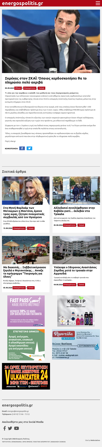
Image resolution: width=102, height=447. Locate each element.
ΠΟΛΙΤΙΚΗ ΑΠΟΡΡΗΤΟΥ (41, 442)
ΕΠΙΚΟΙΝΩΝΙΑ (17, 442)
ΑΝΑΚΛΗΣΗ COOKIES (58, 442)
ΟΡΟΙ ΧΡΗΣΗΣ (28, 442)
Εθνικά (18, 88)
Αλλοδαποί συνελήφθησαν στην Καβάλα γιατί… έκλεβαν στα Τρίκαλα (74, 211)
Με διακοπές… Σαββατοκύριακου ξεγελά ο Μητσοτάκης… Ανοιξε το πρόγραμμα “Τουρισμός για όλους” (24, 272)
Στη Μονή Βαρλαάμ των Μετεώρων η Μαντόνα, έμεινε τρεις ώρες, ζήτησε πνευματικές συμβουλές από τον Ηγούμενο (23, 212)
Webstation (95, 440)
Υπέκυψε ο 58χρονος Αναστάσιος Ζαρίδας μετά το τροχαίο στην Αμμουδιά (75, 270)
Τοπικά (41, 88)
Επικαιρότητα (29, 88)
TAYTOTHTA (6, 442)
